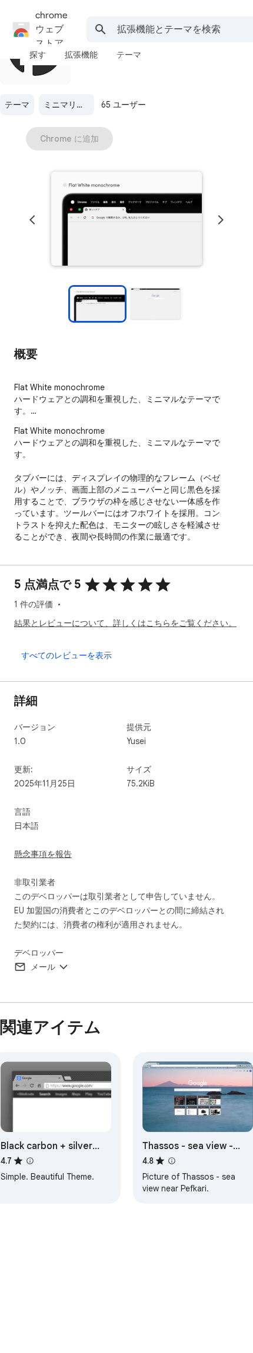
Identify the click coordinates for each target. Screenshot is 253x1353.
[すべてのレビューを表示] (66, 655)
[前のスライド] (32, 220)
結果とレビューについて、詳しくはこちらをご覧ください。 (125, 623)
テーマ (17, 104)
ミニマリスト (68, 104)
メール (43, 967)
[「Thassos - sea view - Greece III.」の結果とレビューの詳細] (172, 1161)
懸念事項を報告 (43, 854)
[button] (126, 220)
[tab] (37, 54)
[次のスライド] (220, 220)
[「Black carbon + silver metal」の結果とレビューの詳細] (30, 1161)
